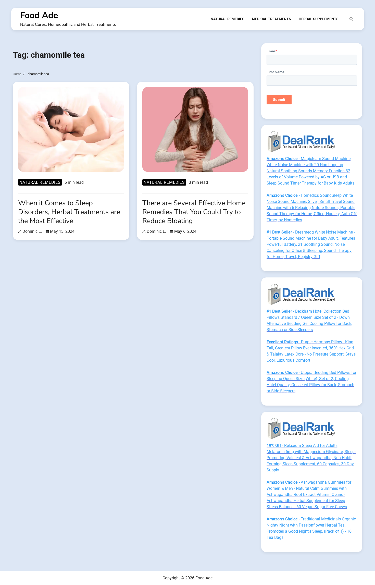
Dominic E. (32, 231)
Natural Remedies (227, 19)
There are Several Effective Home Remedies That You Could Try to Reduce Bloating (193, 212)
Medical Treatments (271, 19)
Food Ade (39, 15)
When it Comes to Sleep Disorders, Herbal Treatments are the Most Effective (69, 212)
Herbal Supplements (319, 19)
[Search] (351, 19)
